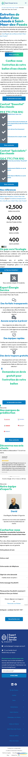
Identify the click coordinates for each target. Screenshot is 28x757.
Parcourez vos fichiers (14, 603)
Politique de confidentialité (14, 748)
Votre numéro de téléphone (9, 566)
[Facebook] (16, 684)
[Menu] (25, 3)
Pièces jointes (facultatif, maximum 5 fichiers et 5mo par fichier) (12, 592)
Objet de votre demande (8, 574)
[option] (14, 508)
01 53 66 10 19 (8, 642)
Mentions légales (6, 753)
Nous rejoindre (16, 753)
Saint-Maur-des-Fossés (12, 7)
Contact (24, 753)
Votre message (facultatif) (9, 583)
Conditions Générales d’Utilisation (14, 750)
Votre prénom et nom (7, 550)
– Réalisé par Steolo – (16, 755)
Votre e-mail (4, 558)
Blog (8, 755)
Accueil (3, 7)
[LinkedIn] (12, 684)
